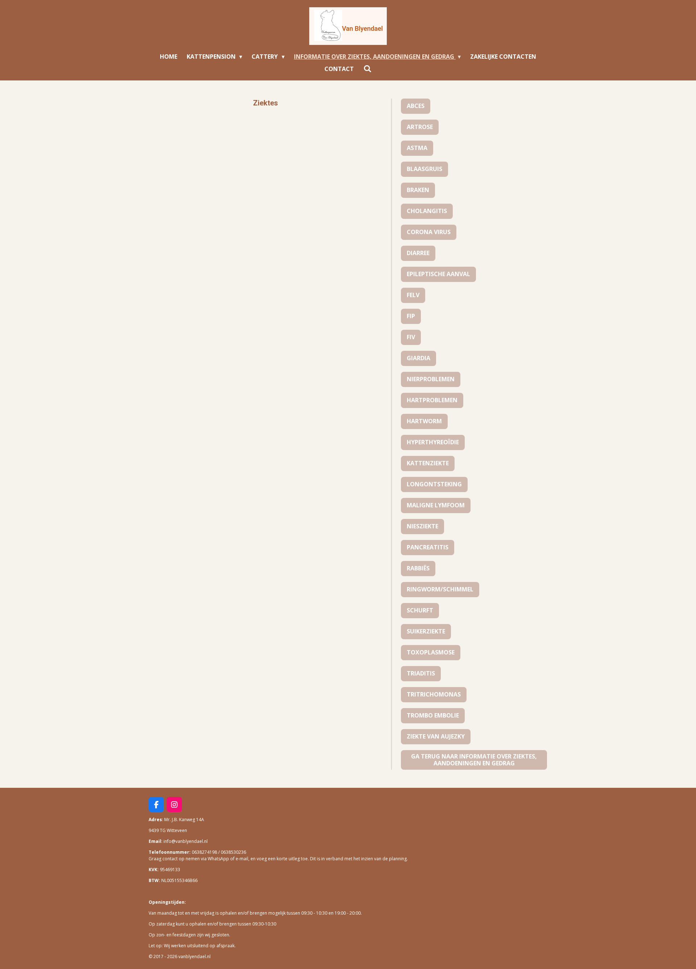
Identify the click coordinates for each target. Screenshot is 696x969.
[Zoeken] (367, 68)
